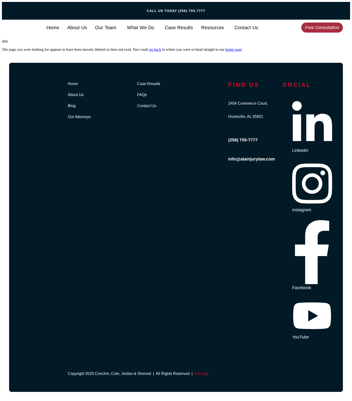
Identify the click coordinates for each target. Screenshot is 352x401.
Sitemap (201, 374)
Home (52, 27)
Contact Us (246, 27)
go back (155, 49)
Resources (212, 27)
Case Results (179, 27)
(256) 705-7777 (191, 11)
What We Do (140, 27)
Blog (72, 106)
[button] (107, 27)
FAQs (142, 95)
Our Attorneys (79, 117)
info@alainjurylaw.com (251, 159)
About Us (77, 27)
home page (233, 49)
